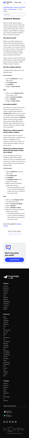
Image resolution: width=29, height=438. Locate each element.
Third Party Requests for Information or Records (6, 394)
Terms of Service (15, 429)
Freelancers (6, 364)
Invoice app (5, 294)
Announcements (12, 9)
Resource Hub (6, 325)
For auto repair (5, 333)
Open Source (23, 429)
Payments (6, 288)
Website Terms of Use (19, 429)
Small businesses (6, 361)
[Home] (7, 2)
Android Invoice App (5, 373)
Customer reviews (6, 306)
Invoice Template (5, 319)
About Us (6, 385)
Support (5, 322)
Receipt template (5, 344)
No (18, 233)
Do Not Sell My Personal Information (10, 429)
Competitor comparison (6, 353)
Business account (5, 291)
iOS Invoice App (5, 368)
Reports (5, 299)
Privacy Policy (5, 429)
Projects (5, 297)
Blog (4, 316)
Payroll (5, 309)
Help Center (18, 2)
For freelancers (6, 336)
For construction (6, 329)
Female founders (5, 357)
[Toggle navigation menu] (25, 2)
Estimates (6, 303)
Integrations (6, 301)
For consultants (6, 340)
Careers (5, 383)
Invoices (5, 286)
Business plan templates (6, 349)
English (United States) (9, 406)
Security (5, 387)
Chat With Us (14, 259)
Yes (11, 233)
